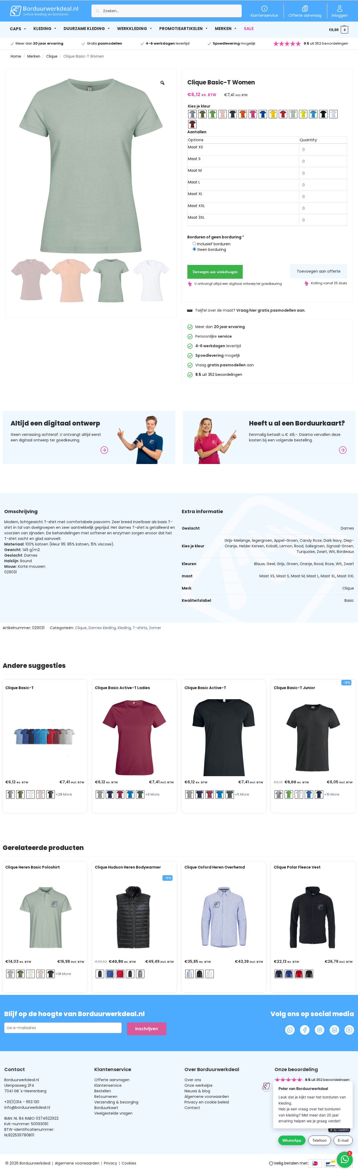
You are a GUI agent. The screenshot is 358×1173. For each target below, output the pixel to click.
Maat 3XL (196, 217)
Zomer (155, 627)
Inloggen (340, 15)
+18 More (63, 973)
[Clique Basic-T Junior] (313, 737)
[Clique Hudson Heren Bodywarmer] (134, 917)
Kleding (124, 627)
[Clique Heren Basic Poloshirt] (45, 917)
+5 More (242, 794)
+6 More (152, 794)
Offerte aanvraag (305, 15)
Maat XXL (196, 205)
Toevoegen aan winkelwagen (214, 272)
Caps (15, 29)
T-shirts (140, 627)
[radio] (192, 114)
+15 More (331, 794)
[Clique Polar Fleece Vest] (313, 917)
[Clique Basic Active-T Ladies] (134, 737)
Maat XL (195, 193)
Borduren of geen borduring (215, 237)
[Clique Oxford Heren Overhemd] (224, 917)
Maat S (194, 158)
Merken (33, 56)
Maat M (195, 170)
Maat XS (195, 147)
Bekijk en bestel (43, 807)
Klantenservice (264, 15)
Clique (52, 56)
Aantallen (196, 132)
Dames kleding (102, 627)
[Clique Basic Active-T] (224, 737)
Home (16, 56)
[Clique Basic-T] (45, 737)
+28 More (64, 794)
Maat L (194, 182)
